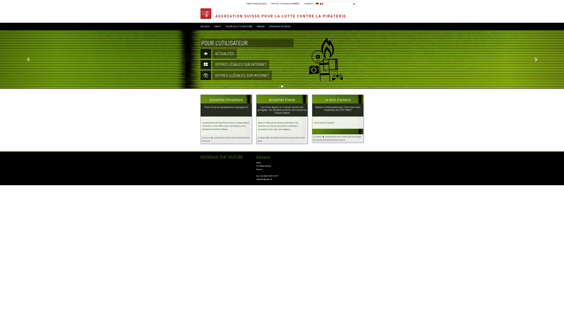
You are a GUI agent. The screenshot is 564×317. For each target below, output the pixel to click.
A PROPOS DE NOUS (279, 26)
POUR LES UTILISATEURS (239, 26)
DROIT (217, 26)
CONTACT (309, 3)
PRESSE (261, 26)
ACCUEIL (205, 26)
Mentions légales (257, 3)
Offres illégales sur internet (242, 75)
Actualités (224, 53)
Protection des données (285, 3)
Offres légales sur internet (241, 64)
